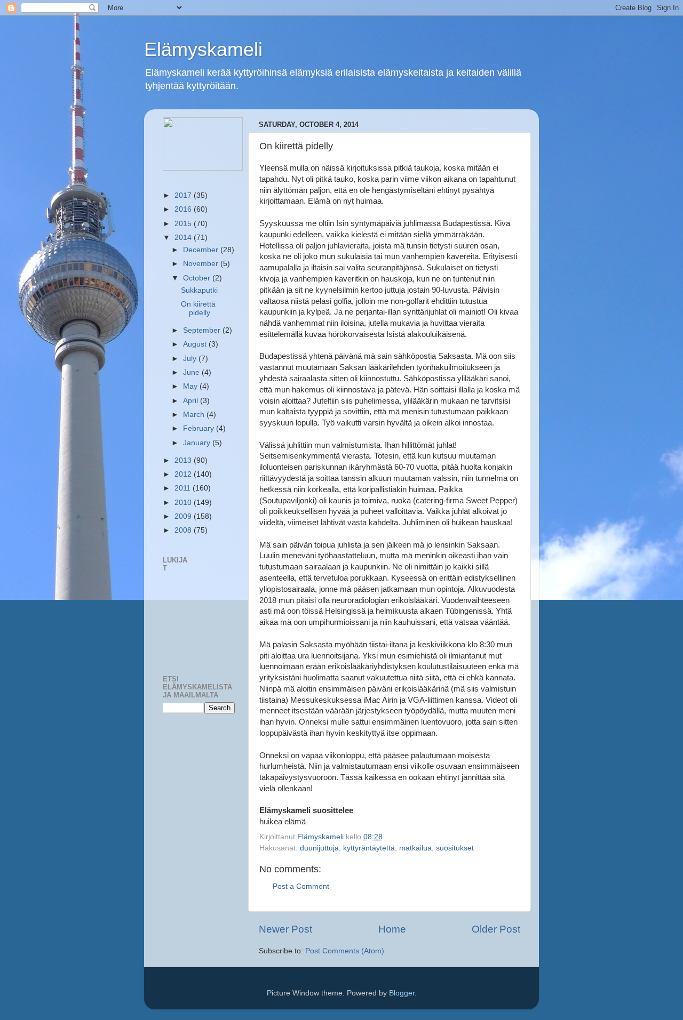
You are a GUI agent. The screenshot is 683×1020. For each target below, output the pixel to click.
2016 (184, 209)
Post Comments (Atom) (344, 951)
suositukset (455, 848)
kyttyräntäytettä (369, 848)
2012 (184, 474)
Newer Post (285, 929)
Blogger (402, 993)
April (191, 401)
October (197, 278)
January (197, 443)
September (203, 330)
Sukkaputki (199, 290)
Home (392, 929)
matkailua (415, 848)
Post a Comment (301, 886)
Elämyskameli (203, 49)
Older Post (496, 929)
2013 (184, 460)
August (196, 344)
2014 (184, 238)
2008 (184, 530)
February (199, 428)
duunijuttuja (319, 848)
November (201, 264)
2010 (184, 503)
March (195, 415)
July (190, 359)
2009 (184, 516)
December (201, 250)
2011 (183, 488)
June (192, 372)
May (191, 386)
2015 (184, 224)
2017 (184, 195)
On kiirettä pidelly (198, 308)
